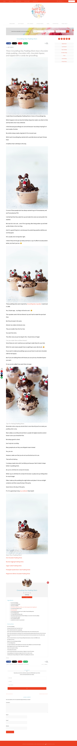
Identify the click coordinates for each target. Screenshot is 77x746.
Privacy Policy (64, 61)
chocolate (11, 664)
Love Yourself (64, 46)
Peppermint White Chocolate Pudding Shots (18, 573)
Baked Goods (64, 43)
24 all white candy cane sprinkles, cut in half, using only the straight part (24, 607)
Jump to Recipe (10, 47)
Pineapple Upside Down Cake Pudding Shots (18, 569)
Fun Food (15, 664)
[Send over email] (2, 377)
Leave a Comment (44, 664)
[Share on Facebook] (2, 373)
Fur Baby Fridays (64, 52)
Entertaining (64, 58)
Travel (64, 55)
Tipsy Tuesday (26, 664)
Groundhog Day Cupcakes (34, 304)
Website (7, 725)
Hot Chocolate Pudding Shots (14, 558)
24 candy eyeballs (14, 609)
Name (7, 714)
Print (27, 597)
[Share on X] (2, 375)
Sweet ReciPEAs (38, 11)
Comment (8, 702)
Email (7, 720)
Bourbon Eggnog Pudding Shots (15, 562)
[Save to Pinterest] (2, 371)
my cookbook (23, 491)
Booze (8, 664)
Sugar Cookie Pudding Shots (14, 566)
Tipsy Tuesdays (64, 49)
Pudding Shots (20, 664)
